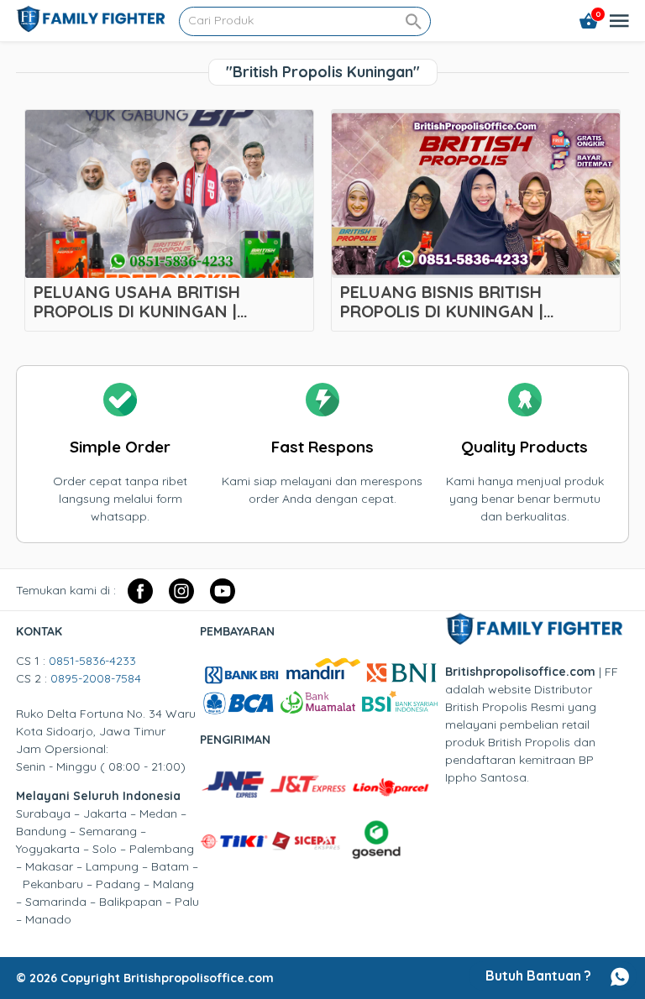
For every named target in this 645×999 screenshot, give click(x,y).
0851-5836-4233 (92, 660)
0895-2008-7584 (95, 678)
